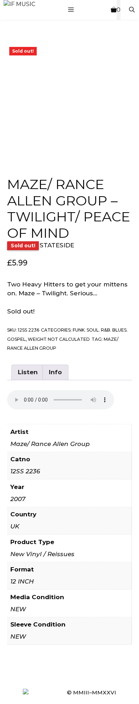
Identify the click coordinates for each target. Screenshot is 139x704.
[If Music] (19, 4)
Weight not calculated (59, 339)
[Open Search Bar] (132, 10)
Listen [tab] (28, 372)
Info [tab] (55, 372)
